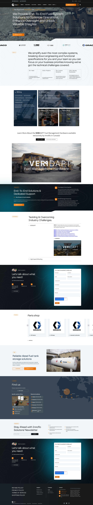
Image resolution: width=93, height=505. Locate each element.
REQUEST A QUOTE (18, 34)
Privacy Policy (29, 503)
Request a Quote (30, 368)
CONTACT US (50, 491)
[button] (22, 5)
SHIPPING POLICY (18, 495)
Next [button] (88, 325)
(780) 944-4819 (17, 413)
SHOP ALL (31, 340)
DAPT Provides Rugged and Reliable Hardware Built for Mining (66, 236)
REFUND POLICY (17, 488)
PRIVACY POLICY (18, 490)
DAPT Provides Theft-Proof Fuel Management (63, 231)
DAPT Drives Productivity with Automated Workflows (64, 233)
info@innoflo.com (17, 411)
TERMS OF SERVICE (19, 493)
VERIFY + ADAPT (40, 139)
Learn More (18, 368)
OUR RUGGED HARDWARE (51, 139)
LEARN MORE (57, 238)
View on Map (21, 390)
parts (54, 4)
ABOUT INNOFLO (51, 492)
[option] (37, 328)
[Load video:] (46, 162)
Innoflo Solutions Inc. (17, 503)
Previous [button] (27, 325)
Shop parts (69, 114)
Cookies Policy (40, 503)
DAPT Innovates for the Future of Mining (62, 232)
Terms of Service (34, 503)
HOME (49, 489)
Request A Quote (71, 4)
